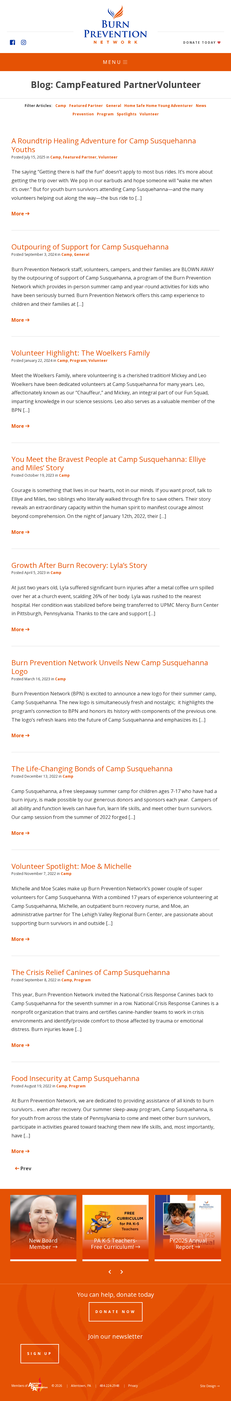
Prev (25, 1168)
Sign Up (39, 1353)
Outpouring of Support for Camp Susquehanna (90, 247)
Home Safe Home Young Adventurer (158, 105)
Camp (60, 105)
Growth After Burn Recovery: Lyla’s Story (79, 565)
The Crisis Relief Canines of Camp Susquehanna (90, 972)
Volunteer (149, 114)
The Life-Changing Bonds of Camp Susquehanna (92, 768)
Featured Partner (86, 105)
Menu (112, 62)
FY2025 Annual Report (180, 1198)
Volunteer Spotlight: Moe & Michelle (71, 866)
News (201, 105)
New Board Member (33, 1198)
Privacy (133, 1386)
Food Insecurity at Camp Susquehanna (75, 1078)
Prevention (83, 114)
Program (105, 114)
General (113, 105)
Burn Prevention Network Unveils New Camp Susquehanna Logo (109, 666)
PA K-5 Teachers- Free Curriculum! (107, 1200)
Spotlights (127, 114)
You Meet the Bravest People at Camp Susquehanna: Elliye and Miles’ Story (108, 463)
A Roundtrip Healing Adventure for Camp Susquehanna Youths (103, 145)
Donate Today (200, 42)
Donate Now (115, 1311)
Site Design (208, 1385)
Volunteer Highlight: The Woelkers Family (80, 353)
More (18, 213)
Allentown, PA (81, 1386)
